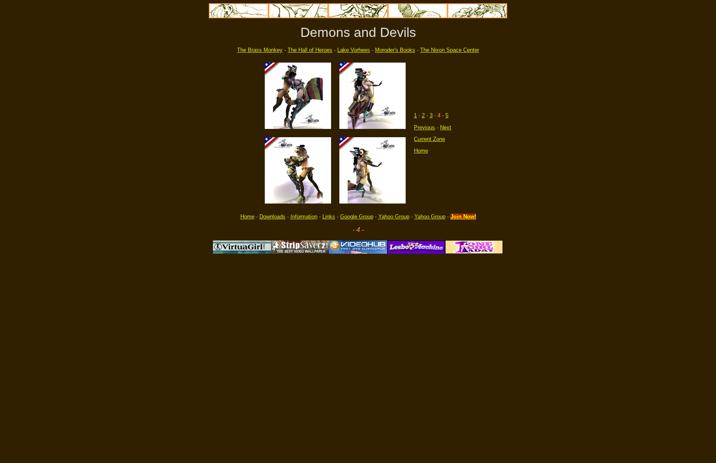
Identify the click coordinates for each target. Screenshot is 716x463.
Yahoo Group (393, 216)
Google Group (356, 216)
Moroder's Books (395, 50)
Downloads (272, 216)
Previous (424, 127)
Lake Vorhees (353, 50)
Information (303, 216)
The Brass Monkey (260, 50)
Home (421, 151)
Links (328, 216)
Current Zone (429, 139)
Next (445, 127)
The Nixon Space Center (449, 50)
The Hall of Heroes (310, 50)
